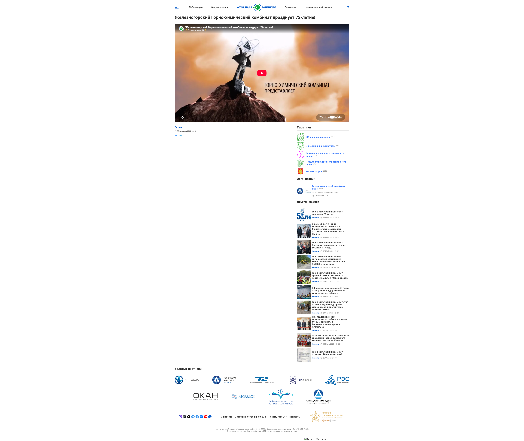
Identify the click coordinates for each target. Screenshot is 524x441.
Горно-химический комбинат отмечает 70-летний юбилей (327, 353)
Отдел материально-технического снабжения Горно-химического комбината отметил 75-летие (330, 338)
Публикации (196, 7)
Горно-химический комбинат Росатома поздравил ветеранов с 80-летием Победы (330, 245)
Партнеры (290, 7)
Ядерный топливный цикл (326, 192)
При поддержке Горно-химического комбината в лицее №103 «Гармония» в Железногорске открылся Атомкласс (329, 322)
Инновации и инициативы (320, 146)
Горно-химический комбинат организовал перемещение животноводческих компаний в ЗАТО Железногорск (328, 260)
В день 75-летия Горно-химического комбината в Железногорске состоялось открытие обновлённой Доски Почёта (328, 229)
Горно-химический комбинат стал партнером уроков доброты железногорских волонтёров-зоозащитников (330, 306)
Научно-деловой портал (318, 7)
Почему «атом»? (278, 416)
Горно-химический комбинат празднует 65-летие (327, 212)
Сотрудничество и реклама (250, 416)
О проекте (226, 416)
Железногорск (314, 171)
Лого (257, 7)
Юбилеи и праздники (318, 137)
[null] (176, 135)
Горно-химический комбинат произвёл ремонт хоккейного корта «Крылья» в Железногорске (330, 275)
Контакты (294, 416)
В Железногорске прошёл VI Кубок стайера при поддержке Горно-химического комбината (330, 290)
